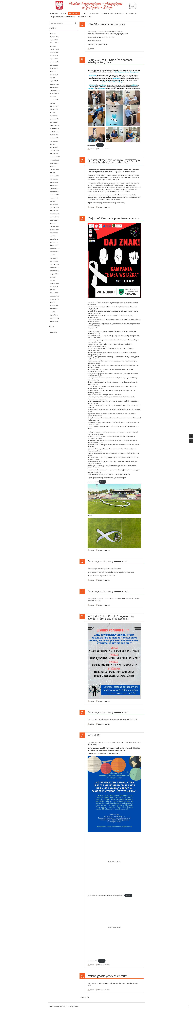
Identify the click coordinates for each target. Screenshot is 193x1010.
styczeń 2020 (54, 182)
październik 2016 (55, 267)
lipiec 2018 (53, 223)
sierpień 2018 (54, 220)
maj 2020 (52, 173)
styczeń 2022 (54, 116)
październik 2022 (55, 90)
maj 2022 (52, 103)
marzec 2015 (54, 309)
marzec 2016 (54, 286)
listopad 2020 (54, 154)
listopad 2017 (54, 245)
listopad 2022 (54, 87)
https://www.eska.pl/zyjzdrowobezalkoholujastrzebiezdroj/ (106, 203)
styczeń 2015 (54, 315)
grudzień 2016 (54, 264)
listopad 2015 (54, 293)
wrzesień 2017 (54, 252)
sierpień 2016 (54, 274)
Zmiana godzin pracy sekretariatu (108, 561)
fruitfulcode (62, 1006)
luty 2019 (52, 201)
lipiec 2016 (53, 277)
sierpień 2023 (54, 68)
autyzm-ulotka (91, 145)
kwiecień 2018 (54, 230)
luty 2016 (52, 290)
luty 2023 (52, 78)
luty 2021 (52, 144)
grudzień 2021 (54, 119)
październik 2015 (55, 296)
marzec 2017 (54, 258)
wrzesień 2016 (54, 271)
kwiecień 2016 (54, 283)
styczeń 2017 (54, 261)
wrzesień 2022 (54, 93)
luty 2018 (52, 236)
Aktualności (74, 13)
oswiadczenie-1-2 (92, 960)
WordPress (76, 1006)
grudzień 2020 (54, 150)
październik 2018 (55, 214)
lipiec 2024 (53, 46)
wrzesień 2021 (54, 128)
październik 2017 (55, 248)
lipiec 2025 (53, 33)
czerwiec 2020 (54, 169)
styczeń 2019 (54, 204)
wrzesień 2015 (54, 299)
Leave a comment (104, 149)
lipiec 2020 (53, 166)
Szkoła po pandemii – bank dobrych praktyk (119, 13)
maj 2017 (52, 255)
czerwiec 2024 (54, 49)
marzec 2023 (54, 74)
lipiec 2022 (53, 97)
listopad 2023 (54, 65)
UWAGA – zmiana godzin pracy (107, 24)
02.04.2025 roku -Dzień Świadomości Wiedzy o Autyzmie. (110, 61)
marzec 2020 (54, 179)
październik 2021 (55, 125)
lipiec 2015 (53, 302)
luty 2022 (52, 112)
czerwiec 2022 (54, 100)
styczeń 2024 (54, 59)
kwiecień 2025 (54, 36)
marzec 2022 (54, 109)
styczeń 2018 (54, 239)
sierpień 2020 (54, 163)
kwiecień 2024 (54, 52)
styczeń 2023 (54, 81)
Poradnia (54, 13)
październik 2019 (55, 188)
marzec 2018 (54, 233)
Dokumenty (94, 13)
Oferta (63, 13)
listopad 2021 (54, 122)
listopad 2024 (54, 43)
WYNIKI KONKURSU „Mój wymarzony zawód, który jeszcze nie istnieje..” (111, 617)
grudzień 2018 (54, 207)
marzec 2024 (54, 55)
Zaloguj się (53, 332)
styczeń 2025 (54, 40)
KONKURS (94, 735)
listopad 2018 (54, 211)
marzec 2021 (54, 141)
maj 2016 (52, 280)
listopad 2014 (54, 321)
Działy (84, 13)
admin (92, 49)
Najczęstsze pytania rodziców (63, 17)
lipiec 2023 (53, 71)
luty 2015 (52, 312)
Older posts (84, 997)
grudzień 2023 (54, 62)
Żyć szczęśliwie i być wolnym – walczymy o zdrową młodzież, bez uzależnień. (114, 161)
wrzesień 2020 (54, 160)
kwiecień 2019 (54, 198)
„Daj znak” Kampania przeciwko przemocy (114, 218)
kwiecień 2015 (54, 305)
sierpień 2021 (54, 131)
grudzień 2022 (54, 84)
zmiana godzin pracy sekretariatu (108, 976)
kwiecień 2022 (54, 106)
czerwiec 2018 (54, 226)
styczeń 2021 (54, 147)
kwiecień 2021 (54, 138)
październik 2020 (55, 157)
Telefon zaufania (85, 17)
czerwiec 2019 (54, 195)
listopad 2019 (54, 185)
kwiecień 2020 (54, 176)
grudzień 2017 (54, 242)
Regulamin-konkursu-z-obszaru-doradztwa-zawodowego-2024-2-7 (106, 895)
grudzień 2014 (54, 318)
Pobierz (100, 145)
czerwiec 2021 (54, 135)
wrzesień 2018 (54, 217)
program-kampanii (93, 482)
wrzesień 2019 (54, 192)
